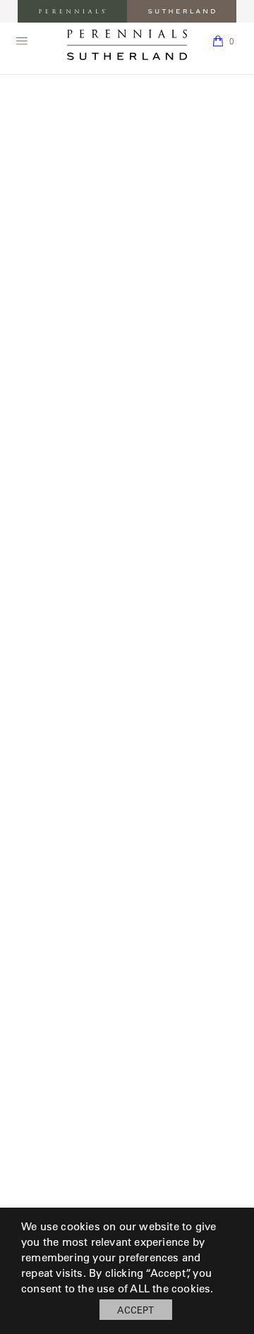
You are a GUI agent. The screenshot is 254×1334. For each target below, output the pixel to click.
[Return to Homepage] (127, 45)
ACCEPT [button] (135, 1310)
